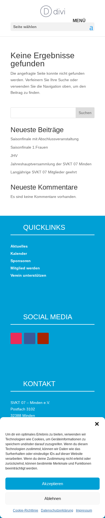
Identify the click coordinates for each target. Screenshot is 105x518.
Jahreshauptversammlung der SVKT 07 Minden (51, 164)
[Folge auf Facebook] (29, 338)
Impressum (84, 510)
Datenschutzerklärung (57, 510)
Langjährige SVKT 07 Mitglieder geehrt (43, 172)
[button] (97, 424)
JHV (14, 155)
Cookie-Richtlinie (25, 510)
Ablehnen (52, 498)
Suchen (85, 113)
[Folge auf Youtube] (43, 338)
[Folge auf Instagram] (16, 338)
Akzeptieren (52, 483)
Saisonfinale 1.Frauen (29, 147)
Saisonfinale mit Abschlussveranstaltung (44, 139)
